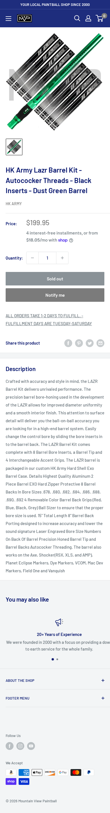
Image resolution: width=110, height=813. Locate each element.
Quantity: (14, 257)
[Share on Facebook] (68, 343)
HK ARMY (14, 203)
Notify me (55, 295)
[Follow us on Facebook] (10, 746)
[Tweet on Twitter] (90, 343)
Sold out (55, 278)
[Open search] (77, 18)
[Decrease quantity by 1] (32, 258)
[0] (99, 18)
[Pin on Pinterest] (79, 343)
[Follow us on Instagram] (20, 746)
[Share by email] (100, 343)
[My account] (88, 18)
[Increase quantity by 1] (62, 258)
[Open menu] (8, 18)
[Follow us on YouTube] (31, 746)
